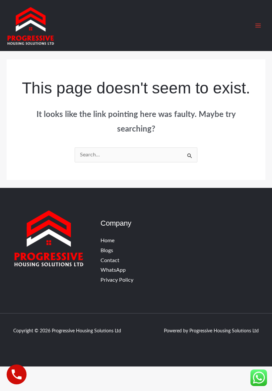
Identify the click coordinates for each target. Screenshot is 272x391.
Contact (110, 260)
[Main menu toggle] (258, 25)
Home (107, 240)
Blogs (107, 250)
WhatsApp (113, 270)
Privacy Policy (117, 280)
